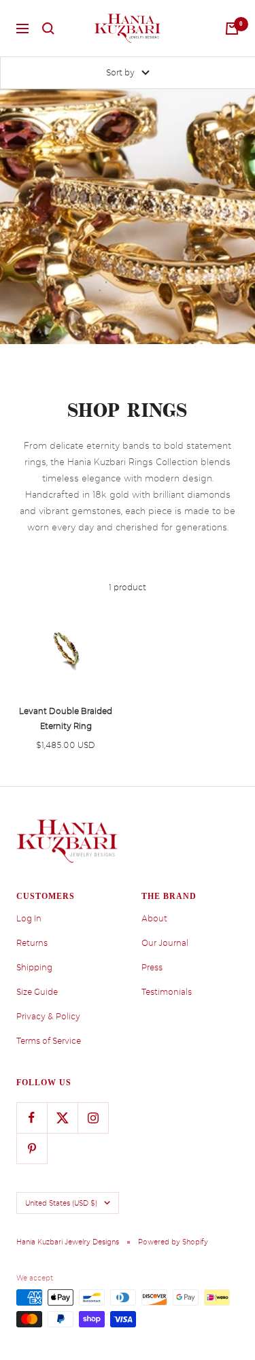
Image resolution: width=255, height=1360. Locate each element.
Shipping (34, 967)
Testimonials (166, 992)
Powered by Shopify (173, 1241)
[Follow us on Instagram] (93, 1117)
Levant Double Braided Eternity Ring (65, 719)
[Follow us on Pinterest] (31, 1148)
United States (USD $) (61, 1203)
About (154, 918)
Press (152, 967)
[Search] (48, 28)
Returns (32, 943)
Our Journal (164, 943)
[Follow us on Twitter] (62, 1117)
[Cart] (232, 28)
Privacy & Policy (48, 1016)
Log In (28, 918)
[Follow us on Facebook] (31, 1117)
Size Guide (37, 992)
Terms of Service (48, 1041)
